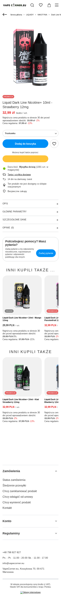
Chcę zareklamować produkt (20, 491)
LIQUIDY (30, 15)
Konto (7, 521)
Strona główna (16, 15)
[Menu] (57, 5)
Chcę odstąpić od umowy (18, 496)
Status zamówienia (14, 479)
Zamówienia (11, 471)
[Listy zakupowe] (40, 5)
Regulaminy (11, 533)
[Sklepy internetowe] (30, 592)
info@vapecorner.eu (13, 563)
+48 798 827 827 (12, 552)
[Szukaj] (32, 5)
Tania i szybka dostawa (19, 174)
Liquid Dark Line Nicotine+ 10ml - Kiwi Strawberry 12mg (21, 400)
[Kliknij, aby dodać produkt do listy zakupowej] (54, 143)
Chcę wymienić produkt (17, 502)
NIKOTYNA (42, 15)
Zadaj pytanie (46, 253)
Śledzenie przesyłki (14, 485)
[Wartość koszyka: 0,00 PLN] (49, 5)
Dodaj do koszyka (25, 143)
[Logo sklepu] (14, 5)
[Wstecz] (5, 14)
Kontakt (7, 507)
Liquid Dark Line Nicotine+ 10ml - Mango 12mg (22, 319)
